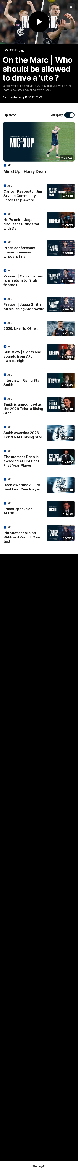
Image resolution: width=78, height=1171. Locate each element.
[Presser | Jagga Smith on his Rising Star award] (39, 305)
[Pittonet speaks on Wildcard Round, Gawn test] (39, 535)
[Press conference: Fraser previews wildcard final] (39, 250)
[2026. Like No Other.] (39, 328)
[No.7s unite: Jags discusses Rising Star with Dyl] (39, 222)
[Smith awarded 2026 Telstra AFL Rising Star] (39, 433)
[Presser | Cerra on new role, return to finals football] (39, 279)
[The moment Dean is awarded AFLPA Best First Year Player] (39, 459)
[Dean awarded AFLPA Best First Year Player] (39, 485)
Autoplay (57, 115)
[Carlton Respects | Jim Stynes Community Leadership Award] (39, 194)
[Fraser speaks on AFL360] (39, 509)
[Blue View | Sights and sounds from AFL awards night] (39, 354)
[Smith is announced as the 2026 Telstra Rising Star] (39, 407)
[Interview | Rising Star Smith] (39, 380)
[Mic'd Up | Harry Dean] (39, 150)
